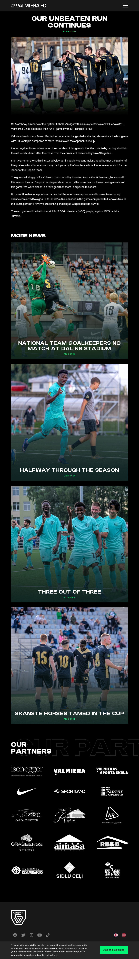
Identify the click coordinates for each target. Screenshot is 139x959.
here (54, 955)
